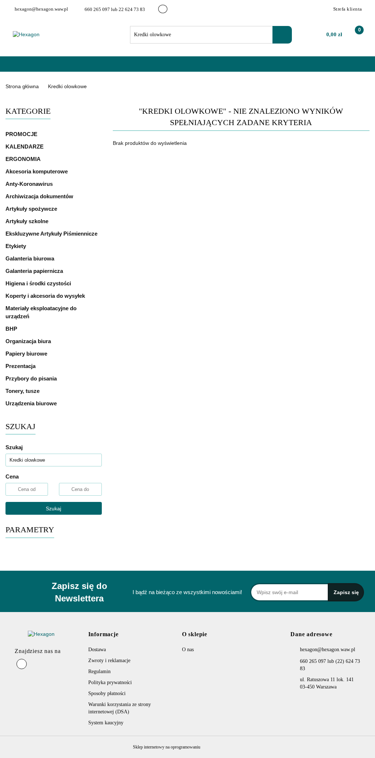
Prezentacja (21, 366)
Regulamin (99, 671)
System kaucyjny (105, 722)
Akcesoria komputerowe (37, 171)
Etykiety (16, 246)
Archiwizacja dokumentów (40, 196)
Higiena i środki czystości (39, 283)
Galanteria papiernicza (34, 271)
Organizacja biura (28, 341)
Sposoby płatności (107, 693)
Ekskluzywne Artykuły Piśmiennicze (52, 233)
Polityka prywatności (110, 682)
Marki (55, 67)
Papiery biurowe (27, 353)
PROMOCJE (21, 134)
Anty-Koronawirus (29, 184)
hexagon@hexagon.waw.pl (327, 649)
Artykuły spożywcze (32, 209)
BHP (11, 329)
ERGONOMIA (23, 159)
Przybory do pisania (31, 378)
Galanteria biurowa (30, 258)
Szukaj (53, 508)
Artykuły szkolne (27, 221)
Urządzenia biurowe (31, 403)
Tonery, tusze (23, 391)
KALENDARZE (25, 146)
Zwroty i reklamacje (109, 660)
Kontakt (108, 67)
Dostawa (97, 649)
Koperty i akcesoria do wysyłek (45, 296)
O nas (81, 67)
